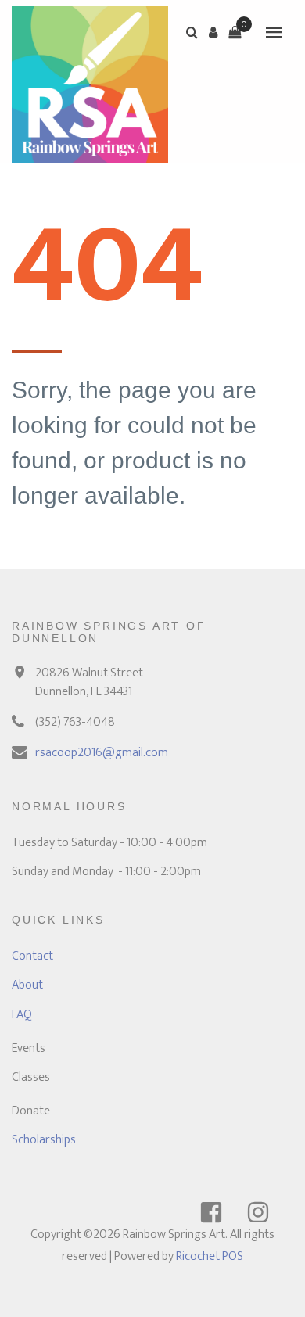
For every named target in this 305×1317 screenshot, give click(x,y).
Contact (32, 956)
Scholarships (44, 1139)
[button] (213, 32)
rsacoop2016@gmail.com (101, 752)
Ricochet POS (209, 1256)
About (27, 985)
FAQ (22, 1014)
